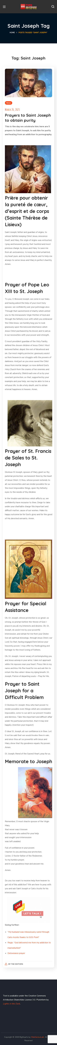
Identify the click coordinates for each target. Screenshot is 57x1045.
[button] (53, 6)
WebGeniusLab (37, 1037)
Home (12, 32)
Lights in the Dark (11, 1003)
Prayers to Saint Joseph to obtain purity (28, 118)
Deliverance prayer (16, 953)
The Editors (17, 964)
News (8, 103)
